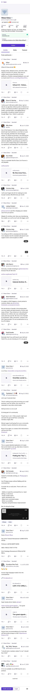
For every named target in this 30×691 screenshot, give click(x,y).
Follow (13, 45)
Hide (26, 241)
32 (2, 27)
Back (5, 2)
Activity (5, 50)
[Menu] (27, 45)
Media (15, 50)
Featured (24, 50)
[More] (28, 92)
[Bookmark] (21, 92)
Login (16, 689)
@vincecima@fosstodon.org (8, 19)
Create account (7, 689)
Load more (15, 678)
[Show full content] (27, 40)
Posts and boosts (6, 55)
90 (9, 27)
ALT (26, 252)
